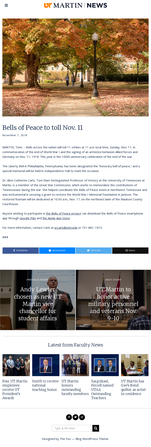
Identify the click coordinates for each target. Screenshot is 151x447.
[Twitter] (75, 417)
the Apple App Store (56, 218)
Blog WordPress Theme (92, 439)
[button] (95, 428)
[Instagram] (82, 417)
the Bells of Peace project (63, 213)
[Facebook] (69, 417)
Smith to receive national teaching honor (45, 385)
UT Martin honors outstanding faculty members (75, 387)
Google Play (28, 218)
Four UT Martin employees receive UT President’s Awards (14, 389)
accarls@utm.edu (65, 228)
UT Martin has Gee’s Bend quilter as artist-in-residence (134, 387)
